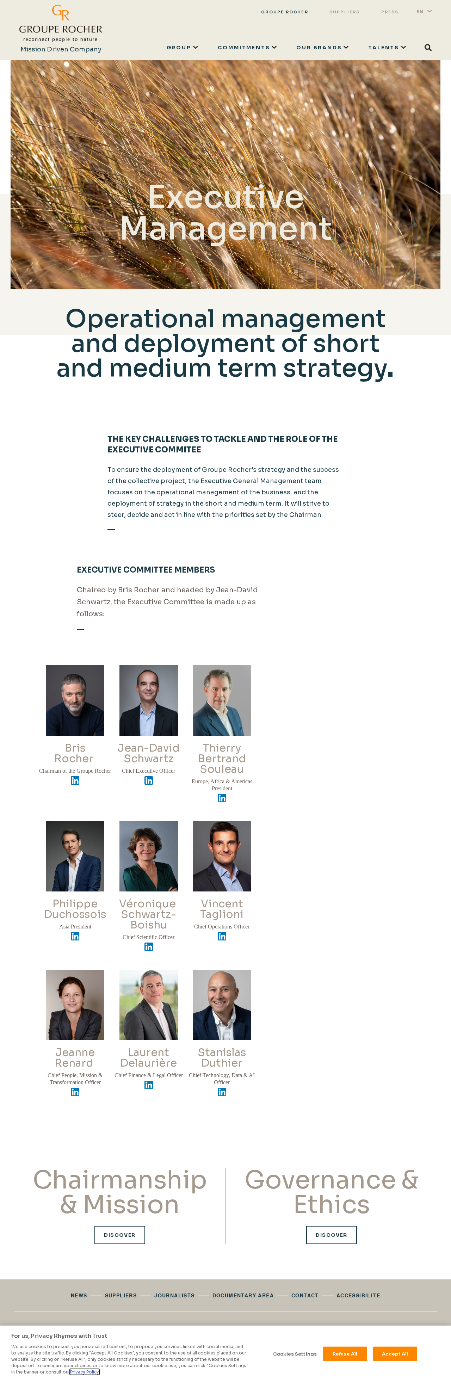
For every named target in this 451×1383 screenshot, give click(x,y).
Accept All (395, 1354)
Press (390, 12)
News (79, 1295)
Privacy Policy (84, 1372)
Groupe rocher (284, 12)
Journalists (174, 1295)
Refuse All (345, 1354)
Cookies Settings (295, 1354)
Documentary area (243, 1295)
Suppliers (344, 12)
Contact (305, 1295)
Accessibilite (358, 1295)
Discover (119, 1235)
